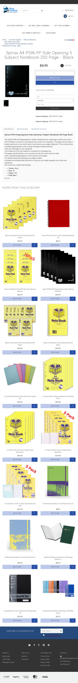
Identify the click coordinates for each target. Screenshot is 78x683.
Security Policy (45, 665)
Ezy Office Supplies (15, 25)
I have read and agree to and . (52, 635)
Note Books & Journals (12, 42)
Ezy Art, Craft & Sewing (39, 25)
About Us (25, 656)
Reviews (34, 129)
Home (4, 40)
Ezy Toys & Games (62, 25)
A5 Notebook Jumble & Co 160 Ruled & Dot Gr (58, 504)
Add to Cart (55, 78)
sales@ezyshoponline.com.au (68, 658)
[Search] (42, 10)
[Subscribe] (60, 631)
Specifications (22, 129)
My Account (69, 10)
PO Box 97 (66, 664)
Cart (69, 16)
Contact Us (25, 659)
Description (9, 129)
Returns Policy (45, 662)
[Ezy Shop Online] (10, 9)
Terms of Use (45, 656)
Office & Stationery (29, 40)
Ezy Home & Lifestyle (31, 33)
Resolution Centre (8, 662)
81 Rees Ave (66, 661)
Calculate (55, 108)
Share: (66, 40)
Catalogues (51, 33)
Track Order (6, 659)
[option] (16, 81)
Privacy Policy (56, 636)
